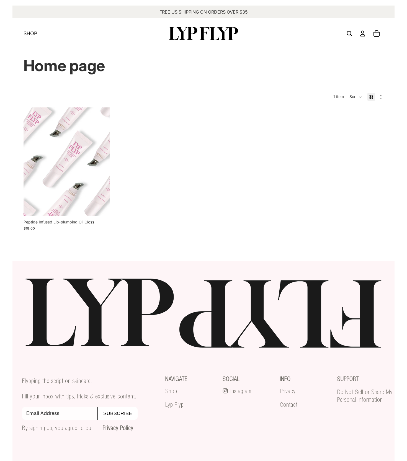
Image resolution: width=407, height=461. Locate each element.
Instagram (240, 391)
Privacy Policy (118, 427)
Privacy (288, 391)
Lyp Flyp (174, 404)
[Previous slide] (32, 161)
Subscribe (117, 413)
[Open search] (349, 33)
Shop (171, 391)
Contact (289, 404)
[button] (355, 97)
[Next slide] (102, 161)
